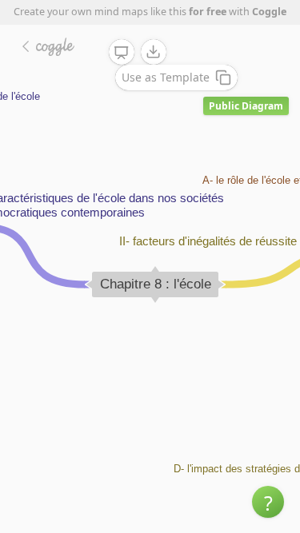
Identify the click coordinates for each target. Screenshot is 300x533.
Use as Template (166, 77)
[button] (268, 502)
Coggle (269, 11)
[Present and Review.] (121, 53)
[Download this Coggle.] (153, 52)
